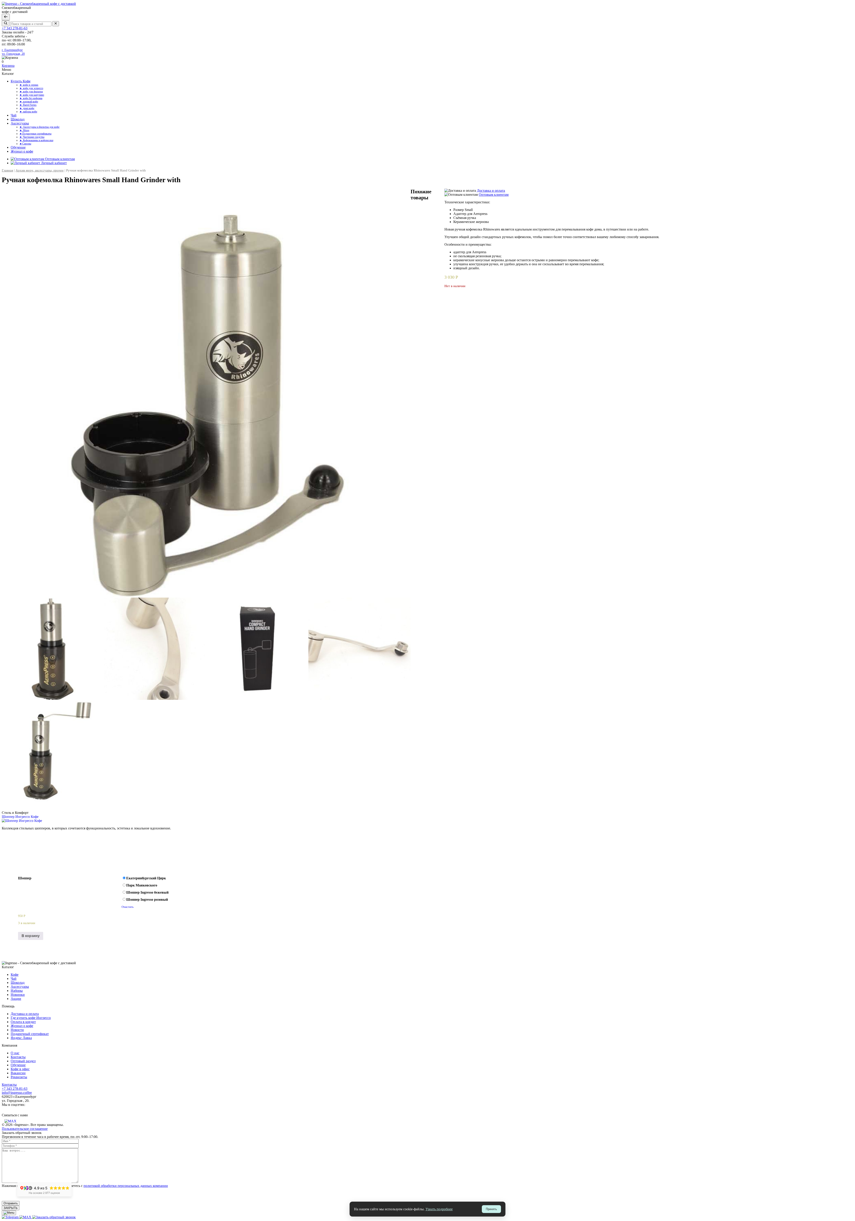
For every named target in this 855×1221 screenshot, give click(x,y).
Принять (491, 1209)
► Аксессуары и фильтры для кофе (39, 127)
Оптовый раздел (23, 1061)
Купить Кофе (21, 81)
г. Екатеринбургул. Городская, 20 (13, 51)
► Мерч (24, 130)
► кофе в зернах (29, 84)
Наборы (17, 990)
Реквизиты (19, 1077)
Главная (7, 170)
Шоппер (24, 878)
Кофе (14, 974)
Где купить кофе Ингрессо (31, 1018)
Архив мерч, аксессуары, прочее (40, 170)
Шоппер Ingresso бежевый (147, 892)
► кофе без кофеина (31, 98)
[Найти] (5, 23)
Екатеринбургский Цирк (146, 878)
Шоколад (17, 119)
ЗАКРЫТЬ (11, 1208)
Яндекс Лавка (21, 1038)
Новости (17, 1030)
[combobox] (30, 24)
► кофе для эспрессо (31, 88)
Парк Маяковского (141, 885)
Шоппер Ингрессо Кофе (20, 817)
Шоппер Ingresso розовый (147, 899)
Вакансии (18, 1073)
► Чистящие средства (32, 137)
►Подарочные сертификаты (35, 133)
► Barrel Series (28, 104)
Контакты (18, 1057)
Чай (13, 115)
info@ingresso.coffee (17, 1092)
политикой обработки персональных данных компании (125, 1186)
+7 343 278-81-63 (14, 28)
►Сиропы (25, 143)
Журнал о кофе (22, 151)
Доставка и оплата (25, 1014)
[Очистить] (55, 23)
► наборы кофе (28, 111)
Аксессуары (20, 123)
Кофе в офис (20, 1069)
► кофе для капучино (32, 94)
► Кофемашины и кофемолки (36, 140)
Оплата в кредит (23, 1022)
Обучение (18, 147)
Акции (16, 998)
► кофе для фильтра (31, 91)
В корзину (31, 936)
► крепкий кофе (29, 101)
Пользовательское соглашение (25, 1129)
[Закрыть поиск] (6, 17)
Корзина (8, 65)
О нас (15, 1053)
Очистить (128, 907)
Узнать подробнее (439, 1209)
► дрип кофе (27, 108)
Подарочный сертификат (30, 1034)
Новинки (18, 994)
